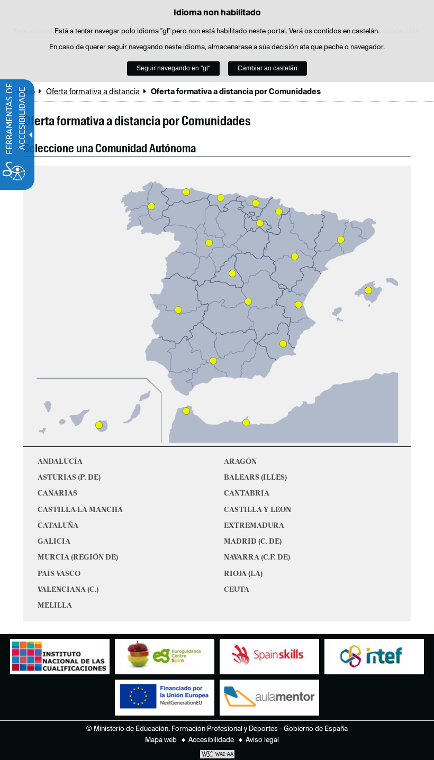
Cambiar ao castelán (267, 68)
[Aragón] (295, 256)
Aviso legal (262, 740)
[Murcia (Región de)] (283, 343)
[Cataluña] (341, 239)
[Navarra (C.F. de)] (279, 211)
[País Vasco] (255, 203)
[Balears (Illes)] (368, 290)
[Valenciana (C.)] (298, 304)
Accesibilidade (211, 740)
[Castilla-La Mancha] (248, 301)
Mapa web (161, 740)
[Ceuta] (186, 411)
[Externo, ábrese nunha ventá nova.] (60, 659)
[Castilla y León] (209, 242)
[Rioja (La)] (260, 223)
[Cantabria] (220, 198)
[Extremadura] (178, 310)
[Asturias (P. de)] (186, 192)
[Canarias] (99, 425)
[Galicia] (151, 206)
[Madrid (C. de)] (232, 273)
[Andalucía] (213, 360)
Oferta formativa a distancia (93, 92)
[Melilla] (246, 422)
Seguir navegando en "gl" (173, 68)
